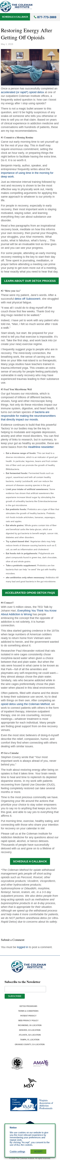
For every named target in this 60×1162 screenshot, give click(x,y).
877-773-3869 (46, 17)
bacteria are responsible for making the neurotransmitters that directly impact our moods (28, 416)
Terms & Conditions (28, 1011)
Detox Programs (28, 1006)
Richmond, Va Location (30, 1025)
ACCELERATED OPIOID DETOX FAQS (30, 592)
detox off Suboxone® (27, 298)
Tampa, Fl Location (29, 1040)
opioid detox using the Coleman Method (25, 704)
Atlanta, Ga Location (30, 1035)
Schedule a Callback (15, 17)
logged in (22, 947)
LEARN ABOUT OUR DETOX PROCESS (30, 280)
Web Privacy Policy (28, 1020)
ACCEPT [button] (38, 1151)
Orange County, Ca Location (30, 1044)
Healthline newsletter (41, 447)
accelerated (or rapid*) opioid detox (22, 92)
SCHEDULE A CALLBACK (30, 861)
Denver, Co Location (29, 1030)
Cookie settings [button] (17, 1151)
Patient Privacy (28, 1016)
